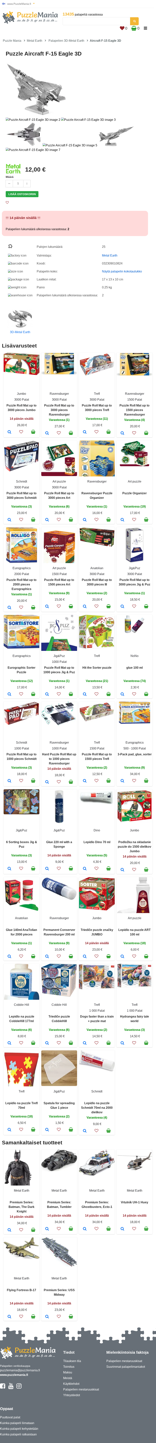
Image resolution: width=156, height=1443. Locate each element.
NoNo (134, 656)
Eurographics (22, 568)
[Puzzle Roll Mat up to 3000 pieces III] (85, 606)
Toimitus (68, 1366)
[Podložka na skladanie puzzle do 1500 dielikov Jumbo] (122, 870)
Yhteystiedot (71, 1395)
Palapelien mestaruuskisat (81, 1389)
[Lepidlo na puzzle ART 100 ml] (122, 956)
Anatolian (96, 568)
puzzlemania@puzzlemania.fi (20, 1370)
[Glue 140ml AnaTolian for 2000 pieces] (9, 956)
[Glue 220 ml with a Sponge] (47, 868)
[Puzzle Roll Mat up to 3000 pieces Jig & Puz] (122, 606)
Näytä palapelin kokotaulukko (122, 271)
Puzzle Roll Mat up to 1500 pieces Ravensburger (134, 410)
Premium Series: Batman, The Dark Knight (21, 1207)
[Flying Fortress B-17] (9, 1316)
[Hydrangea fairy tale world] (122, 1043)
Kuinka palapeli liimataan (17, 1423)
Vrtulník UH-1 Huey (134, 1202)
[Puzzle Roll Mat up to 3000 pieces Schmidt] (9, 520)
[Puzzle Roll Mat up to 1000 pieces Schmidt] (9, 781)
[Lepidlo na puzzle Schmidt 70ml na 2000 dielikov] (85, 1131)
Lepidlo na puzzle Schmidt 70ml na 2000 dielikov (97, 1108)
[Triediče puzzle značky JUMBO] (85, 956)
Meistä (67, 1378)
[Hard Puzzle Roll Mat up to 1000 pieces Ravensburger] (47, 782)
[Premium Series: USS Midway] (47, 1316)
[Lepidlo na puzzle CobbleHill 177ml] (9, 1043)
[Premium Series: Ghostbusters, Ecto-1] (85, 1229)
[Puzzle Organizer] (122, 520)
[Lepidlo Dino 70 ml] (85, 868)
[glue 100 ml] (122, 694)
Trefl (97, 393)
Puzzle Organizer (134, 493)
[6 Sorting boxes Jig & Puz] (9, 868)
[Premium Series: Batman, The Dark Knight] (9, 1230)
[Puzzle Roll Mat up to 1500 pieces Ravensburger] (122, 433)
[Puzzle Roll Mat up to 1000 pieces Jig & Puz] (47, 694)
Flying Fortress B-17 (21, 1290)
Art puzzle (59, 481)
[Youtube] (10, 1387)
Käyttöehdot (71, 1383)
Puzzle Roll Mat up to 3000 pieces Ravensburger (59, 410)
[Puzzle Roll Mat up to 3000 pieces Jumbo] (9, 432)
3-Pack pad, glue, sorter (135, 754)
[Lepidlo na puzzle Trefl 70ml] (9, 1130)
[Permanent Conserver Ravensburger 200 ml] (47, 956)
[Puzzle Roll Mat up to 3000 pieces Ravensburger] (47, 433)
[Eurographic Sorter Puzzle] (9, 694)
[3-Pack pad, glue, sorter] (122, 781)
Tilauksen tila (72, 1361)
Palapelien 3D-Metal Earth (66, 40)
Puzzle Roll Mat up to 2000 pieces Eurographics (21, 584)
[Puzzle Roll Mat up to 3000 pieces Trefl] (85, 432)
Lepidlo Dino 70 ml (97, 842)
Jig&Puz (134, 568)
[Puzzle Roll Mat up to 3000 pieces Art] (47, 520)
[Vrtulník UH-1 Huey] (122, 1229)
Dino (97, 830)
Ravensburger (59, 393)
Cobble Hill (21, 1004)
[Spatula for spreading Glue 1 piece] (47, 1130)
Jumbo (21, 393)
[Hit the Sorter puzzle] (85, 694)
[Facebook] (2, 1387)
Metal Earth (34, 40)
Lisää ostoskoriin (22, 194)
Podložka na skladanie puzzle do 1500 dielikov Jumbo (134, 846)
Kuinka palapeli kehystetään (19, 1428)
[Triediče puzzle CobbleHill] (47, 1043)
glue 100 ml (134, 667)
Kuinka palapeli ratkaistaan (18, 1434)
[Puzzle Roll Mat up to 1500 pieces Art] (47, 606)
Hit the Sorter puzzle (96, 667)
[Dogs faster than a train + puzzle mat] (85, 1043)
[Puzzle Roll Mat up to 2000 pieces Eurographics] (9, 607)
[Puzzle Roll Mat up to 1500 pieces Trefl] (85, 781)
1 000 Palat (97, 1010)
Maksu (67, 1372)
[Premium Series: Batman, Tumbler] (47, 1229)
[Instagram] (18, 1387)
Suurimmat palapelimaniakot (125, 1366)
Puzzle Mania (12, 40)
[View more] (21, 374)
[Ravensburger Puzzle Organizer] (85, 520)
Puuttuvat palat (10, 1417)
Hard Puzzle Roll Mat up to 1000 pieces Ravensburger (59, 759)
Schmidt (21, 481)
